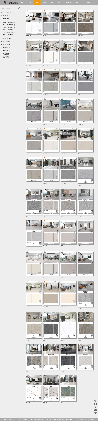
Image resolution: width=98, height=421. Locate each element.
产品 (37, 2)
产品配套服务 (6, 54)
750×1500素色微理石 (9, 29)
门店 (44, 2)
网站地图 (10, 419)
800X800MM (5, 44)
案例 (52, 2)
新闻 (59, 2)
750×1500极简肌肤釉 (9, 22)
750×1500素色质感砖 (9, 32)
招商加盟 (68, 2)
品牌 (29, 2)
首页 (22, 2)
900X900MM (5, 41)
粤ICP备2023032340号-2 (73, 419)
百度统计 (82, 419)
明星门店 (6, 419)
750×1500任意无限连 (9, 27)
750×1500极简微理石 (9, 25)
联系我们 (88, 2)
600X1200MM (6, 38)
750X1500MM (6, 19)
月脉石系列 (5, 57)
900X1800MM (6, 15)
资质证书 (78, 2)
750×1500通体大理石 (9, 34)
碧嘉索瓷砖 (91, 419)
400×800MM (5, 48)
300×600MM (5, 51)
